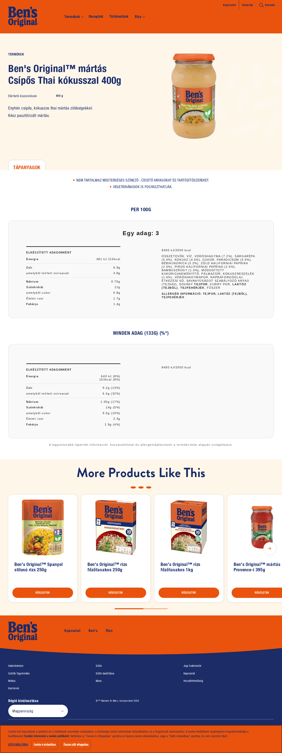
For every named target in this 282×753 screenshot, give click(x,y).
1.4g (116, 304)
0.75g (115, 281)
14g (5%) (113, 407)
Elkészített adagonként (48, 252)
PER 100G (141, 209)
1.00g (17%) (110, 401)
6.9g (116, 267)
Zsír (29, 267)
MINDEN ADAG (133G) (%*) (141, 333)
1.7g (116, 298)
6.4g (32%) (111, 393)
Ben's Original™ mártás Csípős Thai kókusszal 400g (64, 74)
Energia (32, 259)
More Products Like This (141, 472)
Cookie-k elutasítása (45, 744)
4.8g (116, 273)
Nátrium (32, 281)
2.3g (116, 418)
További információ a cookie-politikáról (46, 736)
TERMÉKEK (16, 54)
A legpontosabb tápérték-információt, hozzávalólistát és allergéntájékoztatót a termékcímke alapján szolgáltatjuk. (141, 444)
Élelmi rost (35, 298)
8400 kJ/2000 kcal (176, 250)
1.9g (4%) (112, 424)
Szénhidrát (34, 287)
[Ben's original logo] (30, 632)
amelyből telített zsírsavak (47, 273)
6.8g (116, 292)
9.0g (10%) (111, 413)
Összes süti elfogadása (76, 744)
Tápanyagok (26, 167)
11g (117, 287)
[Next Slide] (269, 548)
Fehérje (32, 304)
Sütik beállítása (105, 673)
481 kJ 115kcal (108, 259)
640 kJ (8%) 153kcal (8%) (109, 378)
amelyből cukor (38, 292)
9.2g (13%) (111, 387)
